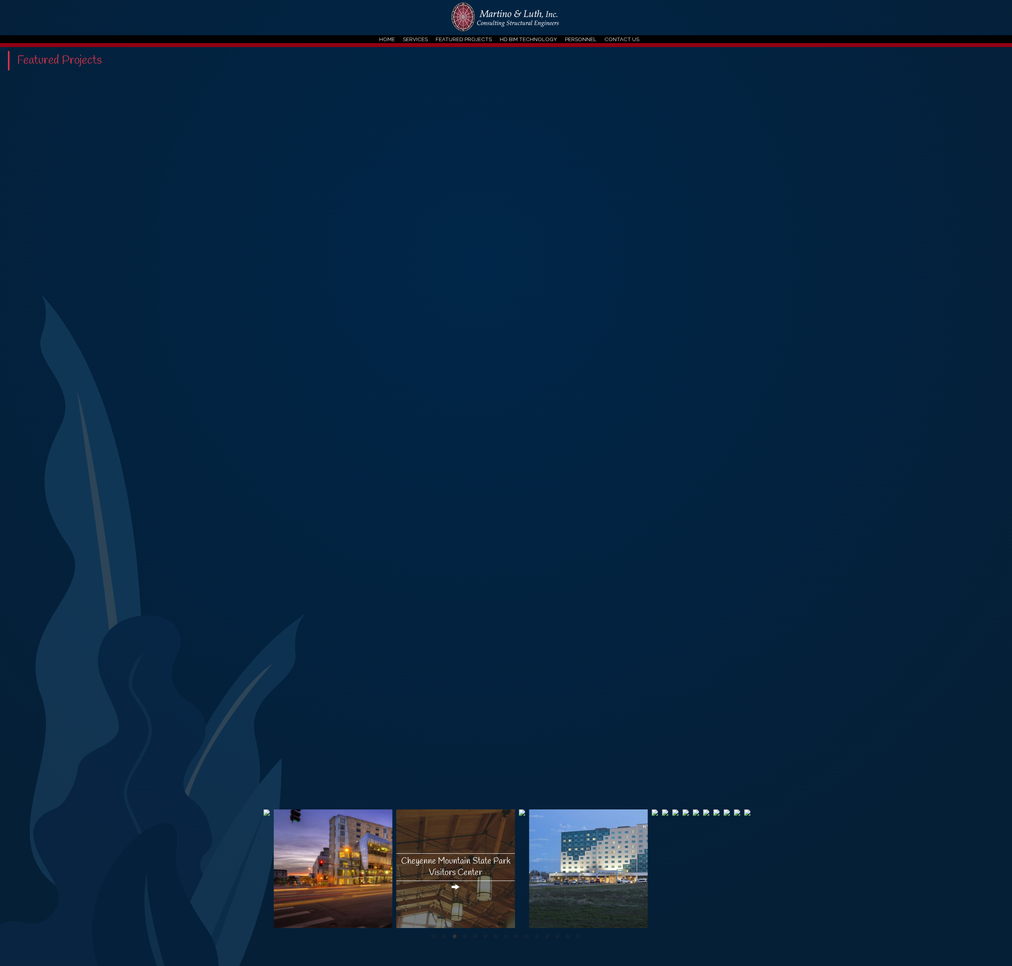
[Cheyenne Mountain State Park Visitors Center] (455, 832)
